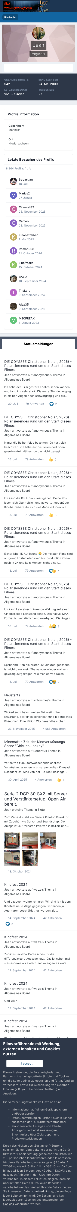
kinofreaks (26, 263)
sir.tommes (40, 700)
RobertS (39, 751)
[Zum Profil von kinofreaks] (13, 264)
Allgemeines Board (17, 379)
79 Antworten (34, 403)
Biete (41, 809)
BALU (23, 276)
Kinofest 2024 (15, 884)
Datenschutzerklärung (38, 1191)
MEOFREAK (27, 318)
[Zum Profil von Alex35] (13, 306)
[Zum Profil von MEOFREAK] (13, 320)
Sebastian (26, 179)
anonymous (41, 375)
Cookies (8, 1204)
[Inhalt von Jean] (38, 67)
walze (37, 889)
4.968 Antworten (54, 728)
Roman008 (26, 249)
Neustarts (12, 695)
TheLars (24, 290)
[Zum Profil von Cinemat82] (13, 209)
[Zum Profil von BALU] (13, 278)
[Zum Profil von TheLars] (13, 292)
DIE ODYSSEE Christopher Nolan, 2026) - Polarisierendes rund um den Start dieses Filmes (38, 365)
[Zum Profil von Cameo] (13, 223)
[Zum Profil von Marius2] (13, 195)
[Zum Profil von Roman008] (13, 250)
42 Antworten (52, 918)
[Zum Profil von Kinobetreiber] (13, 237)
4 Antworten (43, 779)
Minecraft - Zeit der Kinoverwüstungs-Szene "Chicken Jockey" (35, 744)
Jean (7, 375)
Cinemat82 (26, 207)
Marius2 (24, 193)
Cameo (24, 221)
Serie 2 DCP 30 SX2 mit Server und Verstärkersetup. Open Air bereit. (35, 799)
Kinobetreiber (28, 235)
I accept (26, 1063)
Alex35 (24, 304)
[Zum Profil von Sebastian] (13, 181)
